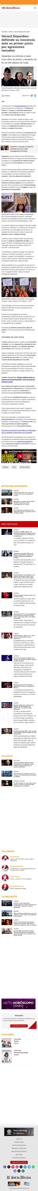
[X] (8, 1166)
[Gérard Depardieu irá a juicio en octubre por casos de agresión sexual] (6, 493)
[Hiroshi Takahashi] (5, 868)
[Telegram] (25, 1166)
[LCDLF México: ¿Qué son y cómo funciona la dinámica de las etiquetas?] (6, 643)
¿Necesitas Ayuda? (19, 1162)
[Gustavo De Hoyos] (5, 887)
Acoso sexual (24, 467)
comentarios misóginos (24, 441)
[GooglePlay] (23, 1170)
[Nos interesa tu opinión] (19, 1132)
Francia (5, 467)
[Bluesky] (29, 1166)
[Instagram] (16, 1166)
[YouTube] (12, 1166)
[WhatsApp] (33, 1166)
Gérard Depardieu (20, 106)
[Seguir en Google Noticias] (35, 95)
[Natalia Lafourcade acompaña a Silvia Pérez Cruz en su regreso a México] (6, 691)
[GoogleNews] (14, 1170)
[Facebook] (4, 1166)
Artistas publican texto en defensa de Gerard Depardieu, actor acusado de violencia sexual (18, 380)
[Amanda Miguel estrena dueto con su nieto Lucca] (6, 600)
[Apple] (19, 1170)
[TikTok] (21, 1166)
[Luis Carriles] (5, 858)
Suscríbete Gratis (19, 1026)
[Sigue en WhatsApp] (31, 95)
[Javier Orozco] (5, 877)
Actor (14, 467)
